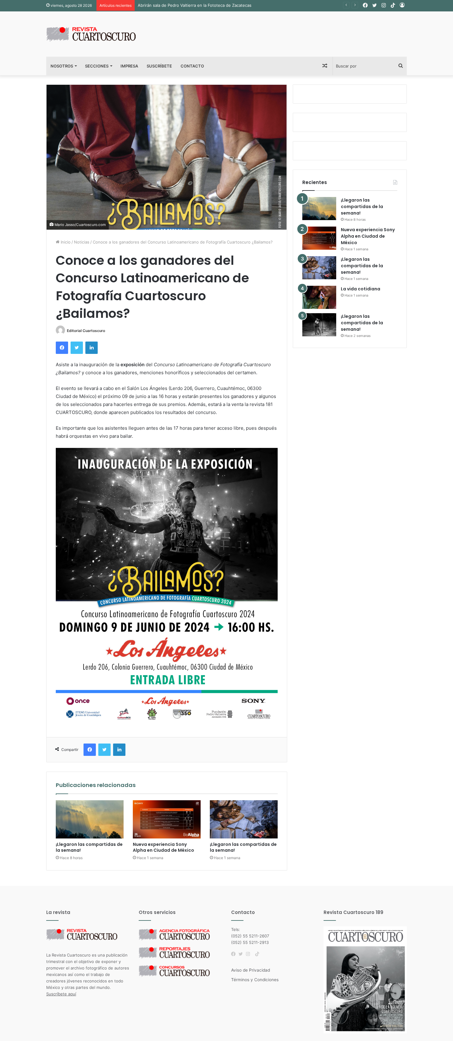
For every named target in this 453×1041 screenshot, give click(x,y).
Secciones (96, 66)
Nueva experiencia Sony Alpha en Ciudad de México (163, 847)
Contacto (192, 66)
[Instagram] (249, 954)
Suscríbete (159, 66)
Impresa (129, 66)
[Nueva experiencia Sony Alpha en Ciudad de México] (167, 819)
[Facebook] (235, 954)
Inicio (65, 242)
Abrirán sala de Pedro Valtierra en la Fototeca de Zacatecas (194, 5)
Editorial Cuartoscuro (86, 330)
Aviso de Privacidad (250, 970)
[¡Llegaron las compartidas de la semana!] (90, 819)
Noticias (81, 242)
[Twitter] (242, 954)
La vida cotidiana (360, 289)
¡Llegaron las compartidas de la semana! (89, 847)
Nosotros (62, 66)
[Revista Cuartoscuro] (98, 34)
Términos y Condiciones (255, 979)
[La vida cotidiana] (319, 297)
